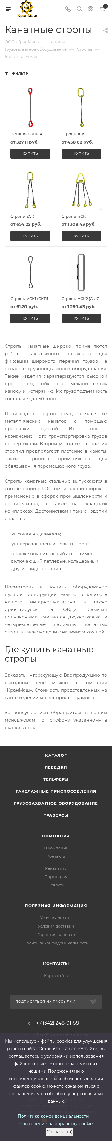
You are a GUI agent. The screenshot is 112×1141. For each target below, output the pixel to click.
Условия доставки (56, 926)
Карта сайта (56, 975)
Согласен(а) (60, 1131)
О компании (56, 847)
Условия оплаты (56, 917)
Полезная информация (56, 905)
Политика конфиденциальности (56, 942)
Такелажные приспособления (56, 791)
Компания (56, 835)
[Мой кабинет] (90, 9)
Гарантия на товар (56, 934)
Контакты (56, 856)
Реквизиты (56, 868)
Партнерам (56, 876)
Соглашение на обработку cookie (56, 1123)
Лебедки (56, 767)
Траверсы (56, 815)
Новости (56, 885)
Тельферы (56, 779)
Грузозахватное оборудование (56, 803)
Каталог (56, 755)
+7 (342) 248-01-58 (57, 1023)
